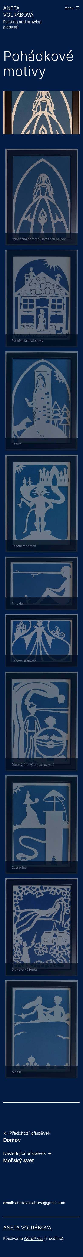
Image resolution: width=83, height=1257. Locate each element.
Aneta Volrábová (27, 1228)
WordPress (33, 1238)
